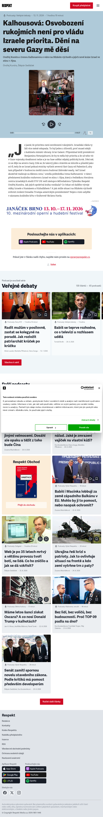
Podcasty (11, 15)
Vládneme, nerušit (72, 607)
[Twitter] (12, 795)
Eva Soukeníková (61, 445)
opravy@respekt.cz (80, 257)
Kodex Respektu (9, 730)
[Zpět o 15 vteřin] (43, 124)
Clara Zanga (33, 351)
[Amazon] (11, 780)
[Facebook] (5, 795)
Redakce (6, 721)
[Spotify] (73, 243)
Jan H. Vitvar (9, 626)
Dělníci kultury (20, 607)
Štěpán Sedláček (26, 65)
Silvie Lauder (9, 351)
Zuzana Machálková (11, 450)
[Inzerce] (51, 211)
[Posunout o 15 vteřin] (60, 124)
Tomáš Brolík (59, 342)
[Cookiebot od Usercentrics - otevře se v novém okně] (83, 388)
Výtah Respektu (71, 486)
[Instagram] (19, 795)
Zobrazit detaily (88, 420)
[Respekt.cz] (7, 5)
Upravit (49, 427)
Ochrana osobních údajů (13, 753)
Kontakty (6, 725)
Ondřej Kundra (10, 65)
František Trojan (74, 626)
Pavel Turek (32, 626)
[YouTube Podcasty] (51, 243)
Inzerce (5, 739)
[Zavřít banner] (99, 388)
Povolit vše (84, 427)
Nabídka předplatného (12, 735)
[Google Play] (11, 774)
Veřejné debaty (23, 15)
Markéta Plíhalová (21, 351)
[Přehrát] (51, 124)
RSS (4, 744)
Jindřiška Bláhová (20, 626)
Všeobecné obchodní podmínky (16, 749)
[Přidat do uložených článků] (45, 314)
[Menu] (98, 6)
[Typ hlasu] (85, 133)
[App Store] (11, 768)
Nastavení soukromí (11, 758)
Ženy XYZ (18, 322)
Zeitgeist (18, 546)
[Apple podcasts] (29, 243)
